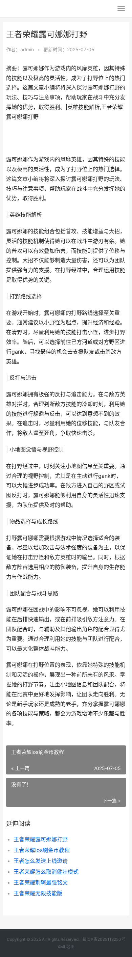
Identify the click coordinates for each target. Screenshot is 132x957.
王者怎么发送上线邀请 (41, 860)
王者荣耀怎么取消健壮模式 (46, 871)
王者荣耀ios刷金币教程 (42, 850)
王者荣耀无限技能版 (38, 893)
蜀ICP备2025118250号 (104, 939)
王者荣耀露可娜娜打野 (41, 839)
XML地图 (66, 946)
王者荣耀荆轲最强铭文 (41, 882)
